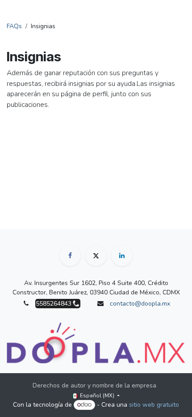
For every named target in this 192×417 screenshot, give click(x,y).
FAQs (14, 26)
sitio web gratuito (154, 404)
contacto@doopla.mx (140, 303)
